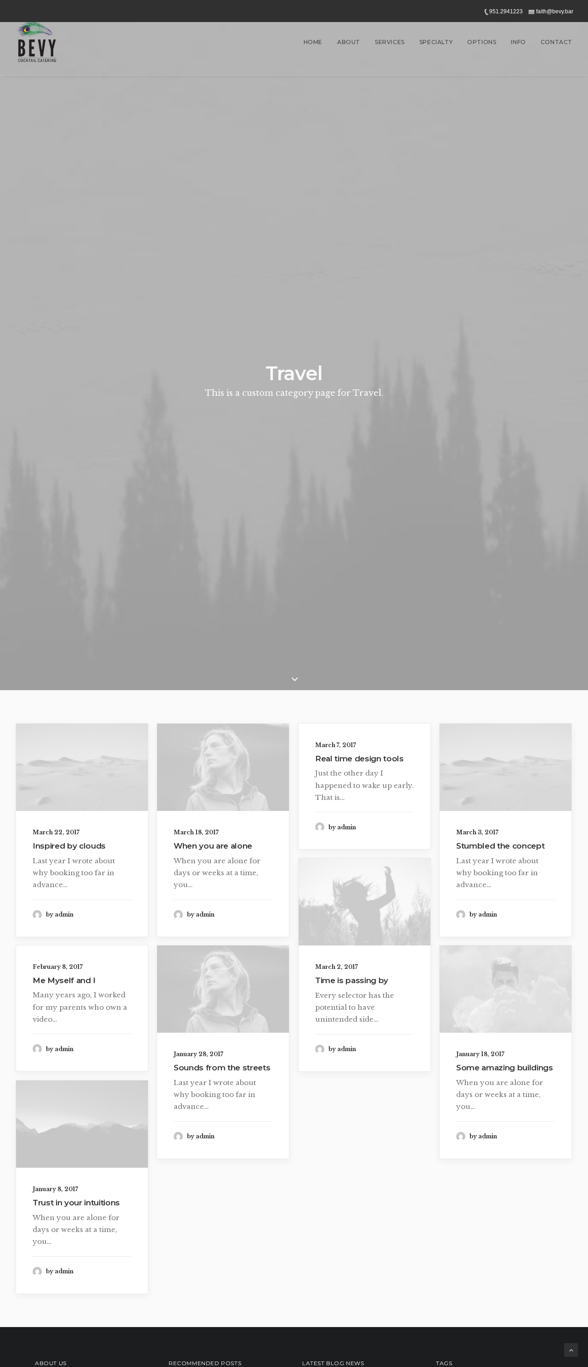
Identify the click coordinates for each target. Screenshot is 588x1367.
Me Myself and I (64, 980)
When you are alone (213, 845)
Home (313, 42)
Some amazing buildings (504, 1067)
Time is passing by (351, 980)
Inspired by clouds (69, 845)
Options (481, 42)
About (348, 42)
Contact (556, 42)
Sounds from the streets (222, 1067)
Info (518, 42)
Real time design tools (359, 758)
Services (390, 42)
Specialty (435, 42)
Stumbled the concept (500, 845)
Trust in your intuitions (76, 1202)
